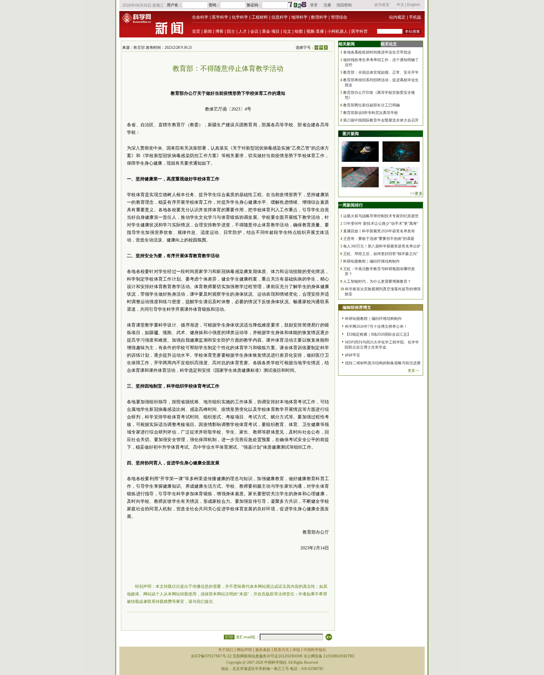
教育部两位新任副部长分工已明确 (371, 105)
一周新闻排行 (350, 205)
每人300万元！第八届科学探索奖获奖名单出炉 (382, 246)
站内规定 (397, 17)
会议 (254, 31)
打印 (229, 637)
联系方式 (281, 650)
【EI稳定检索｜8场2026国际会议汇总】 (378, 334)
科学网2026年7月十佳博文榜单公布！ (376, 326)
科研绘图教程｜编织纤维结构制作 (371, 261)
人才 (243, 31)
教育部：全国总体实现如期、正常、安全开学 (381, 72)
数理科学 (319, 17)
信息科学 (279, 17)
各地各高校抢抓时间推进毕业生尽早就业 (377, 52)
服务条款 (262, 650)
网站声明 (244, 650)
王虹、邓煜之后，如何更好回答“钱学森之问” (380, 254)
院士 (231, 31)
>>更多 (416, 193)
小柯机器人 (337, 31)
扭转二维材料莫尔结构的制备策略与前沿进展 (383, 363)
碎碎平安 (352, 355)
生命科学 (200, 17)
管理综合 (339, 17)
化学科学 (240, 17)
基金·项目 (271, 31)
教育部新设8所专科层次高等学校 (370, 113)
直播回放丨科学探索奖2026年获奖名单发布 (379, 231)
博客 (219, 31)
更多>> (414, 370)
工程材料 (260, 17)
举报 (296, 650)
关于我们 (225, 650)
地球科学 (299, 17)
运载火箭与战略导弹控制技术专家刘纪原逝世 (381, 216)
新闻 (208, 31)
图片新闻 (351, 133)
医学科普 (359, 31)
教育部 (139, 47)
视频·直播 (315, 31)
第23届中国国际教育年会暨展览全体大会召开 (381, 120)
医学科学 (220, 17)
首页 (196, 31)
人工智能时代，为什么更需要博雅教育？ (377, 281)
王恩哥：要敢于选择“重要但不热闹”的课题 (378, 238)
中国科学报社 (314, 650)
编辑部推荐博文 (357, 307)
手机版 (415, 17)
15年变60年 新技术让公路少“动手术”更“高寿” (380, 223)
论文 (287, 31)
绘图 (299, 31)
